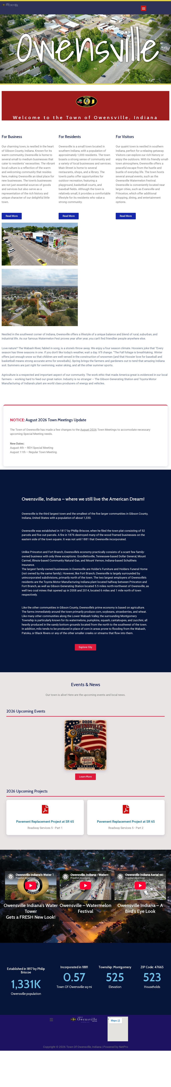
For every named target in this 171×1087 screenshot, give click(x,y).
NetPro (123, 1047)
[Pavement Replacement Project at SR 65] (45, 809)
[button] (143, 8)
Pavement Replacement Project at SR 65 (45, 821)
